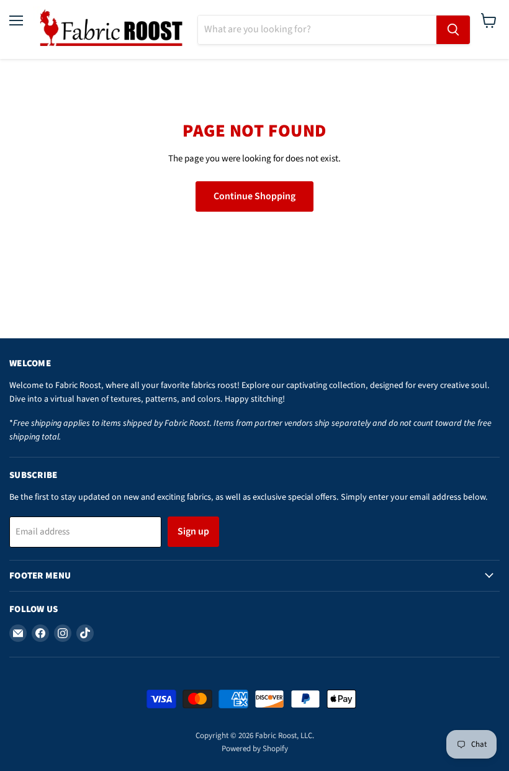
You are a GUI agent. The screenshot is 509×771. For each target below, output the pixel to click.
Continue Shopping (254, 196)
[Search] (453, 30)
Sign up (193, 531)
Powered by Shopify (255, 748)
